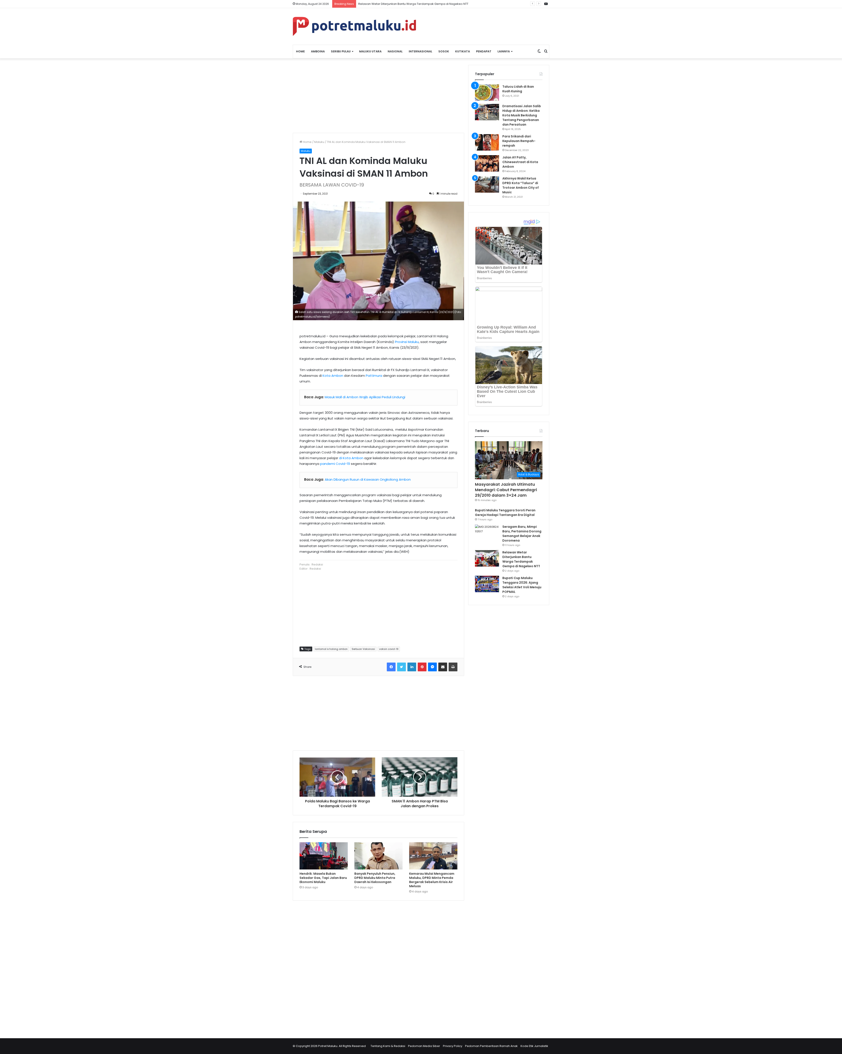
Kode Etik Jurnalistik (534, 1046)
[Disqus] (378, 966)
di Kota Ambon (351, 458)
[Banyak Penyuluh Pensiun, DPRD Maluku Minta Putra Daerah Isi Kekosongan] (378, 855)
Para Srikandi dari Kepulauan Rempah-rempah (518, 141)
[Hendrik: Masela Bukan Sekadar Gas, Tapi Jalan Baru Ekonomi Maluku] (324, 855)
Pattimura (374, 375)
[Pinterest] (422, 667)
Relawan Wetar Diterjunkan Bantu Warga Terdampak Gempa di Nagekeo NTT (521, 559)
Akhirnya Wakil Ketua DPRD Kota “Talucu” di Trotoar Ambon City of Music (520, 185)
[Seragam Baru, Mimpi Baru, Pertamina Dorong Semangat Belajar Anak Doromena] (487, 532)
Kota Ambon (333, 375)
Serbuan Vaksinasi (363, 649)
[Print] (453, 667)
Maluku (319, 142)
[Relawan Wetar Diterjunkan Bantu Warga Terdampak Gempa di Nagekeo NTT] (487, 558)
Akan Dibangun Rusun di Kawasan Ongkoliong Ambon (368, 479)
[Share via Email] (442, 667)
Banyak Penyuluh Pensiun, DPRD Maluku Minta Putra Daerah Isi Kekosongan (374, 877)
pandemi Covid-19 (335, 463)
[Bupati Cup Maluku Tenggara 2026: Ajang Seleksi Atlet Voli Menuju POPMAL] (487, 584)
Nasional (395, 51)
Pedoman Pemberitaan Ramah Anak (491, 1046)
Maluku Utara (370, 51)
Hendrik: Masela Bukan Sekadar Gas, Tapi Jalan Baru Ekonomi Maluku (323, 877)
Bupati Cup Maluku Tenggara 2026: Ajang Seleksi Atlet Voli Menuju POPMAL (411, 4)
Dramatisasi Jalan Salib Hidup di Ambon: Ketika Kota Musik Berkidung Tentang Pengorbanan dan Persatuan (521, 115)
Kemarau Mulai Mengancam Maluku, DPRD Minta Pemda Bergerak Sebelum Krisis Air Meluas (431, 879)
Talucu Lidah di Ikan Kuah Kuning (518, 88)
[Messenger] (432, 667)
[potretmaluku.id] (354, 26)
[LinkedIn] (411, 667)
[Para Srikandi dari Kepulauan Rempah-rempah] (487, 142)
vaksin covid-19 (388, 649)
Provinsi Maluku (407, 341)
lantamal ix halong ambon (331, 649)
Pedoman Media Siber (424, 1046)
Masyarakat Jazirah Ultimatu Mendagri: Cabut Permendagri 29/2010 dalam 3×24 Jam (506, 490)
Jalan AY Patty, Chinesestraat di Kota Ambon (520, 162)
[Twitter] (401, 667)
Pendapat (483, 51)
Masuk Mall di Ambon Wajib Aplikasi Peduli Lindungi (365, 397)
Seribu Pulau (341, 51)
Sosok (443, 51)
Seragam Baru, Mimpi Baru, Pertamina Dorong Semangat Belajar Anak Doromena (521, 533)
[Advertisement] (378, 95)
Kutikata (462, 51)
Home (300, 51)
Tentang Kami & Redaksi (388, 1046)
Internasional (420, 51)
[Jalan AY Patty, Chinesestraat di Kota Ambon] (487, 163)
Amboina (318, 51)
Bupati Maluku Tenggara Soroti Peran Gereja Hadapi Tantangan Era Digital (505, 512)
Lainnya (504, 51)
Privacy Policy (452, 1046)
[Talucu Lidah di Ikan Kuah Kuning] (487, 92)
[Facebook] (391, 667)
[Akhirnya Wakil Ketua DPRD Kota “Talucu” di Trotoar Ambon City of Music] (487, 184)
